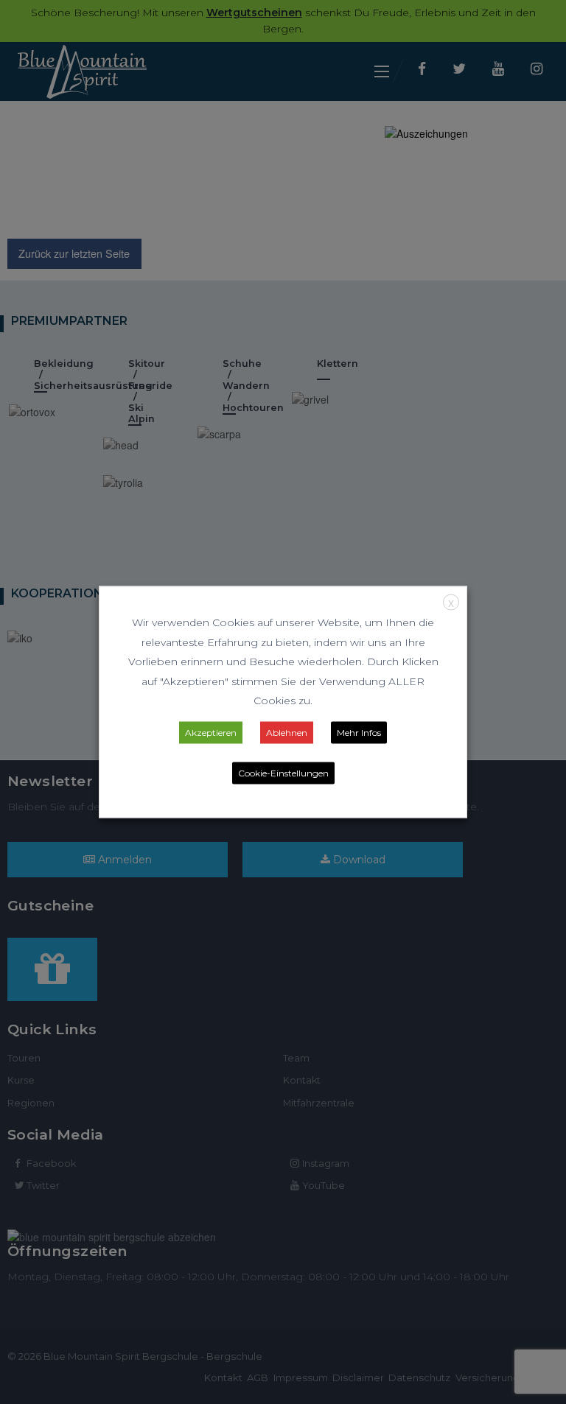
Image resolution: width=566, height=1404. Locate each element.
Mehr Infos (359, 731)
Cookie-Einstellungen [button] (283, 772)
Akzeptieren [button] (211, 731)
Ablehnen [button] (286, 731)
